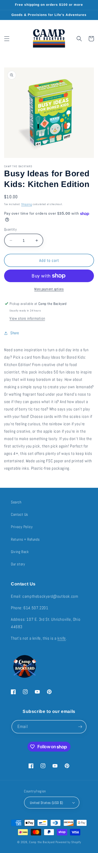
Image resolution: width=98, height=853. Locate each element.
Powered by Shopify (68, 842)
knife (61, 638)
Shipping (26, 204)
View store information (27, 318)
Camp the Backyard (42, 842)
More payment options (49, 289)
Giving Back (20, 551)
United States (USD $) (46, 802)
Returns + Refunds (25, 539)
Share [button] (14, 332)
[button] (7, 39)
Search (16, 502)
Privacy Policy (22, 526)
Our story (18, 564)
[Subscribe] (80, 726)
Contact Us (19, 514)
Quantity (10, 229)
